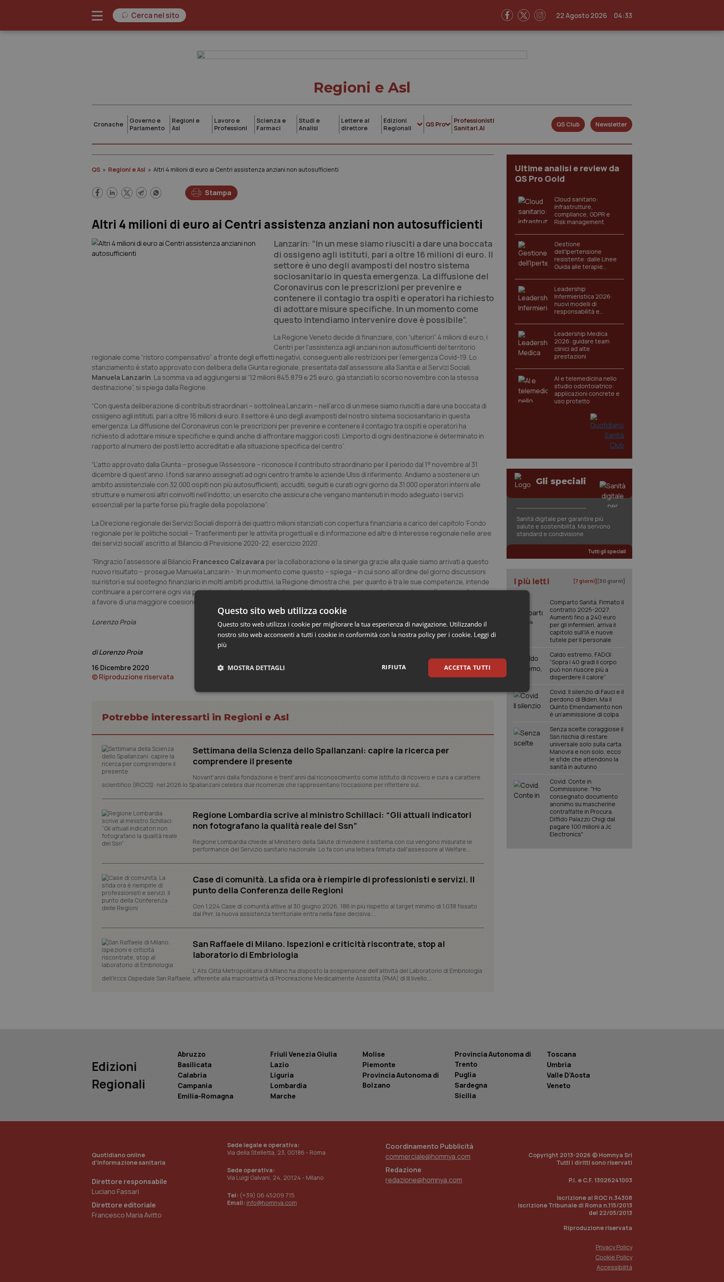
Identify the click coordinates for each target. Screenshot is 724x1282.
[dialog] (362, 641)
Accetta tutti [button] (467, 667)
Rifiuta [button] (394, 667)
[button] (251, 668)
